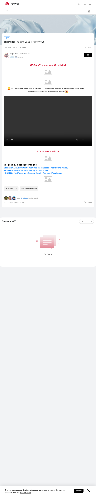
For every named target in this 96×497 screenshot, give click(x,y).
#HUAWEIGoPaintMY (29, 189)
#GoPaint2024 (11, 189)
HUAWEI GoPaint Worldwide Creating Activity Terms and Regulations (33, 173)
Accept (79, 491)
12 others (24, 198)
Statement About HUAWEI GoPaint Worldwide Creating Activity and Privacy (36, 168)
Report (89, 202)
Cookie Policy (25, 492)
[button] (79, 3)
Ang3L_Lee (14, 54)
